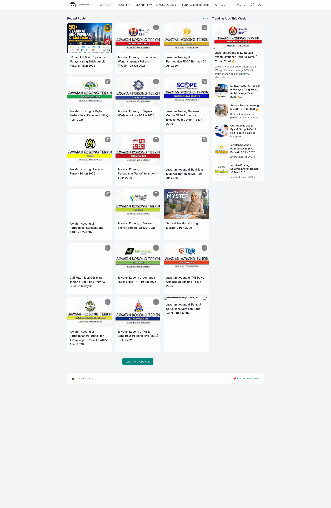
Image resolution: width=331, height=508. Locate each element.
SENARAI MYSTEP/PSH (195, 4)
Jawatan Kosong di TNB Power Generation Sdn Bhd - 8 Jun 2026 (185, 282)
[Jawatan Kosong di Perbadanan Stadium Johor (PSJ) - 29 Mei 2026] (89, 218)
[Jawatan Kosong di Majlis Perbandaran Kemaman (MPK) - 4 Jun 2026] (89, 105)
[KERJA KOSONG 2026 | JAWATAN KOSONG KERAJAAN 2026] (79, 4)
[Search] (253, 5)
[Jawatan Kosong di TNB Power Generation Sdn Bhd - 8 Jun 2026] (186, 272)
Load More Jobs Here (138, 361)
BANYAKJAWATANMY (248, 378)
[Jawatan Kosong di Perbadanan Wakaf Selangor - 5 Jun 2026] (138, 164)
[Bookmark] (108, 27)
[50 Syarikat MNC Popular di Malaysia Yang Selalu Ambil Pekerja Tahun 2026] (89, 51)
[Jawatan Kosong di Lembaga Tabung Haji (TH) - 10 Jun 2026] (138, 272)
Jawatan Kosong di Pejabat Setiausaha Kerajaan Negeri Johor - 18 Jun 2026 (184, 309)
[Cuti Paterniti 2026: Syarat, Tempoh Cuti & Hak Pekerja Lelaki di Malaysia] (89, 272)
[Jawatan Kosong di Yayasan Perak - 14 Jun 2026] (89, 164)
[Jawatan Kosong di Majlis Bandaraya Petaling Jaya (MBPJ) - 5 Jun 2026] (138, 326)
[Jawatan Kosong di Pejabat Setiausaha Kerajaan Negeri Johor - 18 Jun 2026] (186, 297)
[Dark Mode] (239, 5)
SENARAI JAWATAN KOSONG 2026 (156, 4)
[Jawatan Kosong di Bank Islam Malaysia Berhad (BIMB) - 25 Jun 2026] (186, 164)
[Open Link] (259, 5)
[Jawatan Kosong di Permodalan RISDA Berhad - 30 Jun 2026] (186, 51)
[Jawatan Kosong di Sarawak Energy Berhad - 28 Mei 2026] (138, 218)
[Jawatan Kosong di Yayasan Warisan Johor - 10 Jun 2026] (138, 105)
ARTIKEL (220, 4)
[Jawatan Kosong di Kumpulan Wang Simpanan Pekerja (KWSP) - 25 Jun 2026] (138, 51)
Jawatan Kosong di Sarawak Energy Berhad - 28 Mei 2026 (245, 169)
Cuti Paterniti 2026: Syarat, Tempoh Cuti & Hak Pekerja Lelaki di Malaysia (87, 282)
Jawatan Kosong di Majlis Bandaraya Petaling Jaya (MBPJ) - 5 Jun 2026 (138, 336)
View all (205, 18)
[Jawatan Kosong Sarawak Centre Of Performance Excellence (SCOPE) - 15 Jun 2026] (186, 105)
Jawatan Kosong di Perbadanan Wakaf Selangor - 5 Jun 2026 (137, 174)
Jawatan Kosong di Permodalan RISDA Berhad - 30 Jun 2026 (186, 61)
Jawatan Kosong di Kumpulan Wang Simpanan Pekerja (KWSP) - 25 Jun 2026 (137, 61)
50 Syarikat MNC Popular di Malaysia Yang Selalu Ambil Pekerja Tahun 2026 (87, 61)
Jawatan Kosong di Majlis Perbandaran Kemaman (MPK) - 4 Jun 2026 (89, 115)
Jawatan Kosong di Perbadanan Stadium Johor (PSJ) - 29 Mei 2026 (87, 228)
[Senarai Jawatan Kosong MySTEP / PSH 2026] (186, 218)
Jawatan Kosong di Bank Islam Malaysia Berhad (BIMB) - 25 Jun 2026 (185, 174)
